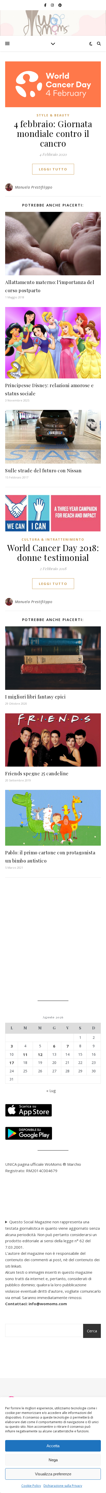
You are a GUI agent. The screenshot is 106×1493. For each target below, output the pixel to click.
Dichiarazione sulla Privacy (62, 1486)
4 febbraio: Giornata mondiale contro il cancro (53, 133)
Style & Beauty (53, 115)
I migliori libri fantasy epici (35, 697)
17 (11, 1062)
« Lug (51, 1090)
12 (40, 1054)
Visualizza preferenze (53, 1474)
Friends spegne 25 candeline (37, 773)
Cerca (92, 1330)
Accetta (53, 1446)
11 (25, 1054)
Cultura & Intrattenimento (53, 539)
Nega (53, 1460)
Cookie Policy (31, 1486)
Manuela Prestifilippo (33, 187)
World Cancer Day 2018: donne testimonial (53, 552)
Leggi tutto (53, 169)
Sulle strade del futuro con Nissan (43, 470)
